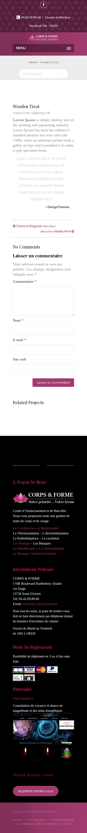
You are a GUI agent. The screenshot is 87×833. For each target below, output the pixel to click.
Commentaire (25, 281)
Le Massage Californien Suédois (38, 823)
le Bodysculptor (48, 528)
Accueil (17, 819)
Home (32, 62)
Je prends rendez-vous (35, 791)
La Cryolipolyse (23, 528)
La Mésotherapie (24, 548)
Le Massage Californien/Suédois (34, 553)
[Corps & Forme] (43, 37)
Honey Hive (56, 231)
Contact (67, 823)
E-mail (19, 340)
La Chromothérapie (52, 548)
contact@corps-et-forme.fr (39, 604)
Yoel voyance (22, 698)
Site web (19, 359)
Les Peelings (21, 543)
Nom (18, 320)
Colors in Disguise (35, 226)
